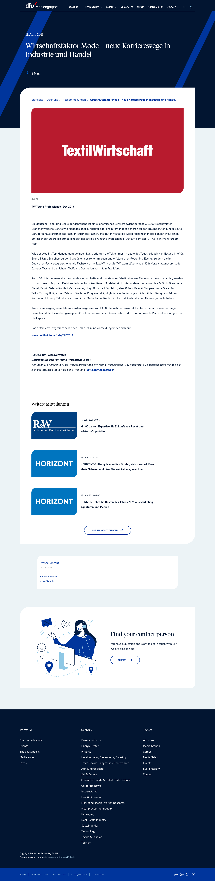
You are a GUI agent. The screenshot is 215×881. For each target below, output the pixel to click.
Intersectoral (89, 791)
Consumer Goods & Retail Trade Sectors (105, 780)
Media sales (27, 757)
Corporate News (91, 785)
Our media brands (31, 740)
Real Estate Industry (93, 820)
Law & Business (91, 797)
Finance (86, 751)
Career (147, 751)
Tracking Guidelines (79, 874)
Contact (147, 774)
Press (23, 763)
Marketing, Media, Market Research (103, 802)
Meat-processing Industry (96, 808)
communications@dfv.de (62, 857)
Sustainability (89, 825)
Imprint (23, 874)
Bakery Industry (91, 740)
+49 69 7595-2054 (48, 576)
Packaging (87, 814)
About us (148, 740)
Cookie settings (98, 874)
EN (184, 7)
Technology (88, 831)
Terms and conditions (39, 874)
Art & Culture (89, 774)
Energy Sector (90, 746)
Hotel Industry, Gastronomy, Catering (103, 757)
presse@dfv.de (47, 581)
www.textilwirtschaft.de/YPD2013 (52, 335)
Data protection (59, 874)
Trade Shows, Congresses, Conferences (105, 763)
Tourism (86, 842)
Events (24, 746)
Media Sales (150, 757)
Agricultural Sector (92, 768)
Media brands (151, 746)
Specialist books (30, 751)
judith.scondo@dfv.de (99, 369)
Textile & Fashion (91, 837)
